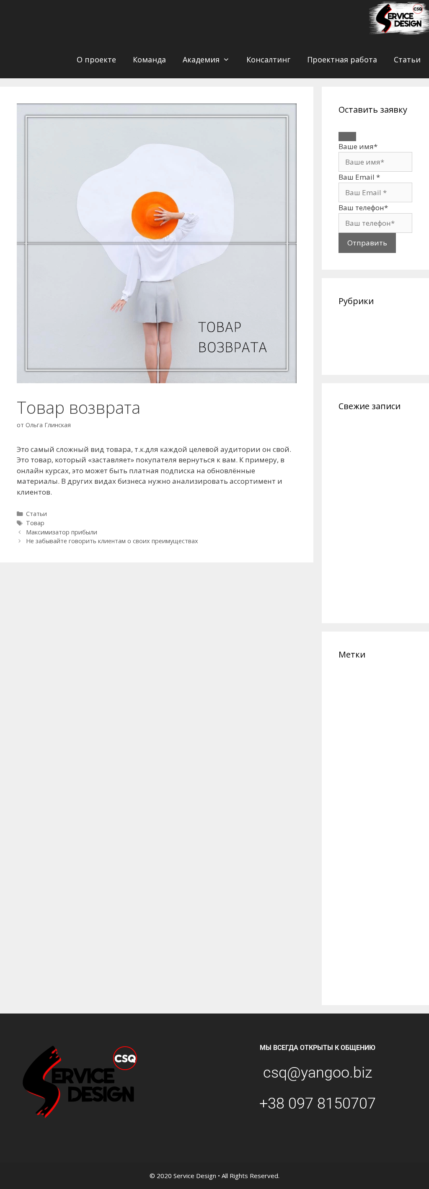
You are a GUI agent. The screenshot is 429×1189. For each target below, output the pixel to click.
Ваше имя (358, 146)
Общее (350, 325)
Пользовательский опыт (371, 848)
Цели (345, 983)
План (378, 838)
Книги (386, 771)
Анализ (346, 701)
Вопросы (399, 712)
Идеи (393, 721)
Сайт (373, 881)
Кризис (350, 782)
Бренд (364, 700)
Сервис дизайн (365, 903)
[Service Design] (399, 20)
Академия (201, 59)
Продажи (354, 869)
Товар (35, 523)
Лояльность (377, 794)
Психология (352, 882)
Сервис (386, 892)
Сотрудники (358, 936)
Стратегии (386, 948)
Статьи (407, 59)
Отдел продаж (354, 838)
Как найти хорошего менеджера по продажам (375, 588)
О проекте (96, 59)
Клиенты (358, 770)
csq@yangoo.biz (317, 1072)
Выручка (350, 722)
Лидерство (375, 783)
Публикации (361, 338)
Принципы (379, 859)
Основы (400, 827)
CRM (344, 680)
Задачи (372, 722)
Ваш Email (359, 177)
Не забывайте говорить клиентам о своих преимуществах (112, 541)
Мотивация (353, 827)
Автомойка (392, 690)
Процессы (387, 869)
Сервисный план (362, 915)
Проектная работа (342, 59)
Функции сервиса (370, 972)
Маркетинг (362, 804)
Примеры (351, 859)
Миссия (386, 816)
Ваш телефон (363, 207)
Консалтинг (268, 59)
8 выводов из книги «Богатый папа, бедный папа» (374, 554)
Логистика (350, 794)
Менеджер (356, 816)
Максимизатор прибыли (61, 532)
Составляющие (386, 925)
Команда (149, 59)
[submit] (347, 136)
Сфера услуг (352, 962)
